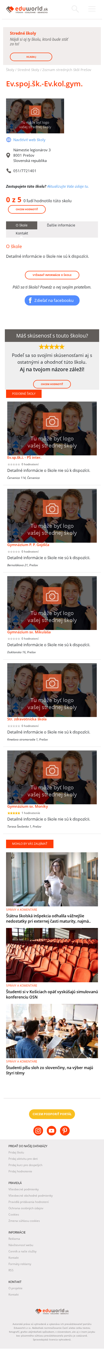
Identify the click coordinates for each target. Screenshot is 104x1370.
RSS (11, 1270)
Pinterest (65, 1134)
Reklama (14, 1239)
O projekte (15, 1288)
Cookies (13, 1214)
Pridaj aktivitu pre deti (23, 1159)
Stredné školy (28, 69)
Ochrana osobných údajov (25, 1208)
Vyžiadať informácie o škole (52, 275)
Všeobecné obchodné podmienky (30, 1195)
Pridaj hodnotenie (20, 1171)
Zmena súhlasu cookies (24, 1221)
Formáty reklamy (19, 1264)
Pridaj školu (16, 1152)
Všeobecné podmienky (23, 1189)
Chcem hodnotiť (27, 209)
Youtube (52, 1134)
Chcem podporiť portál (52, 1114)
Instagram (38, 1134)
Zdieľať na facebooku (54, 300)
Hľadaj (31, 56)
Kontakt (13, 1258)
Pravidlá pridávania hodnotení (28, 1202)
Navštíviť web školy (29, 139)
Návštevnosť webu (20, 1245)
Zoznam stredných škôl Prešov (66, 69)
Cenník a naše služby (22, 1251)
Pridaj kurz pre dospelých (25, 1165)
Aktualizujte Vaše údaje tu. (68, 186)
